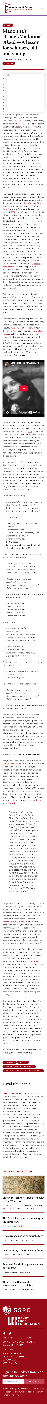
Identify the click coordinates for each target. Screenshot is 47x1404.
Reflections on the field (19, 1066)
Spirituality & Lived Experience (23, 1071)
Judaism (10, 1062)
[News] (4, 1334)
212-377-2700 (9, 1349)
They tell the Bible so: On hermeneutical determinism (18, 1283)
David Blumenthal (12, 59)
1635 (24, 203)
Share (7, 63)
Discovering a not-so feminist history (23, 1236)
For (30, 127)
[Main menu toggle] (41, 7)
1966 (5, 209)
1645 (29, 203)
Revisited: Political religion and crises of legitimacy (23, 1266)
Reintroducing (23, 1250)
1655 (38, 203)
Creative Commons (14, 1357)
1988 (30, 431)
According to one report (14, 922)
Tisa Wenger (37, 1205)
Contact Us (10, 1363)
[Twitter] (10, 1334)
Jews (35, 127)
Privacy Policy (12, 1354)
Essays (7, 25)
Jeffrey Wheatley (13, 1208)
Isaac (16, 489)
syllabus (17, 121)
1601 (22, 212)
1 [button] (27, 890)
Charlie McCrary (11, 1205)
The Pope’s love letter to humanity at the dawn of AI (23, 1220)
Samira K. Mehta (11, 1240)
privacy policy (12, 1395)
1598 (13, 212)
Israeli (18, 218)
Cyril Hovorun (11, 1272)
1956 (34, 206)
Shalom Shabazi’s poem (13, 764)
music (23, 1062)
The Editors (10, 1254)
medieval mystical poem (22, 328)
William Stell (11, 1290)
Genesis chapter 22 (16, 124)
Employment (10, 1360)
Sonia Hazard (25, 1205)
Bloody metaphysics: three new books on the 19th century (23, 1199)
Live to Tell (33, 961)
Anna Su (8, 1226)
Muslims (20, 160)
